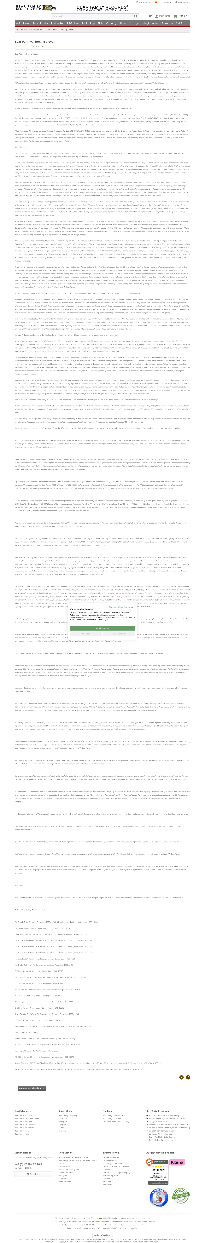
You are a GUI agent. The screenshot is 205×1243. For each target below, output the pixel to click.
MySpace (62, 1124)
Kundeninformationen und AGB (115, 1166)
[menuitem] (95, 16)
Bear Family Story (22, 1131)
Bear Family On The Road (25, 1124)
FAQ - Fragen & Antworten (113, 1163)
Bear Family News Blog (68, 1115)
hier (154, 1221)
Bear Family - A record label (113, 1115)
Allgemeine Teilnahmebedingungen (73, 1157)
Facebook (63, 1118)
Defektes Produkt (66, 1172)
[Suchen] (136, 16)
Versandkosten (96, 1218)
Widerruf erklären (102, 1235)
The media (106, 1178)
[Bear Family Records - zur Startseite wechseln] (36, 8)
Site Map (106, 1169)
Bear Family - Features (111, 1118)
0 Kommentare (38, 46)
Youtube (62, 1131)
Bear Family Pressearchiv (25, 1127)
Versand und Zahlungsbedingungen (117, 1172)
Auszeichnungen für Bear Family (115, 1121)
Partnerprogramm (110, 1175)
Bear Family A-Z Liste (23, 1115)
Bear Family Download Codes (27, 1118)
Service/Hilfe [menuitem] (182, 2)
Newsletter (63, 1178)
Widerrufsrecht (65, 1181)
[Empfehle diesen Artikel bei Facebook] (188, 1077)
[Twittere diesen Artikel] (182, 1077)
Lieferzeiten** (64, 1166)
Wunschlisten (144, 2)
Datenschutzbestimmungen (122, 607)
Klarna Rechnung (109, 1160)
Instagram (63, 1121)
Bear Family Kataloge (23, 1121)
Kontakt (62, 1163)
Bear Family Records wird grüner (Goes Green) (78, 1160)
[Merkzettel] (150, 16)
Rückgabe (63, 1175)
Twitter (61, 1127)
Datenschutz (107, 1181)
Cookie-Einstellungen (111, 1157)
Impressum (107, 1184)
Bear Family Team (22, 1134)
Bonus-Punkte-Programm (69, 1169)
